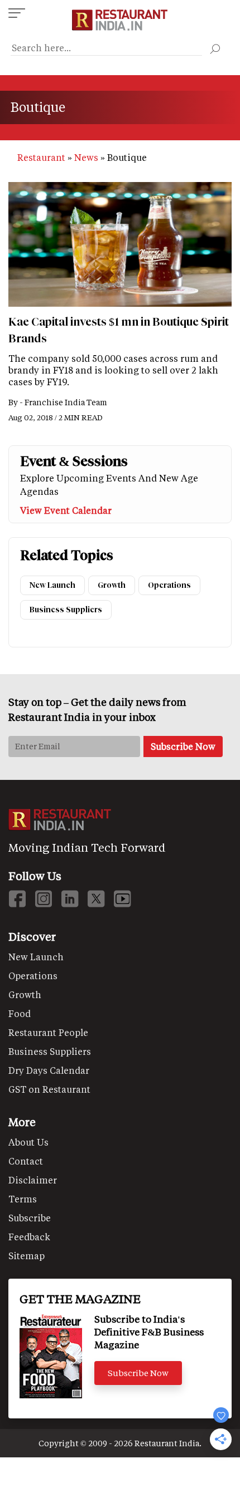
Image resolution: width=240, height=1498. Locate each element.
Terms (22, 1199)
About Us (28, 1142)
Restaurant (41, 157)
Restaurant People (48, 1032)
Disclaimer (32, 1180)
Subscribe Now (138, 1372)
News (86, 157)
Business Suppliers (66, 610)
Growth (112, 585)
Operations (169, 585)
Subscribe (29, 1218)
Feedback (29, 1236)
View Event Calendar (66, 510)
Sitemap (26, 1255)
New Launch (52, 585)
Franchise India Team (66, 402)
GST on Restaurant (49, 1089)
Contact (25, 1161)
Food (19, 1013)
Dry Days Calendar (48, 1070)
